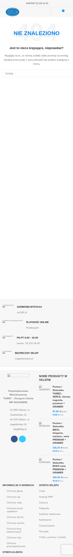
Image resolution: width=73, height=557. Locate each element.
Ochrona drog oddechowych (13, 530)
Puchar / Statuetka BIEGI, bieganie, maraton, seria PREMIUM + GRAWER (61, 433)
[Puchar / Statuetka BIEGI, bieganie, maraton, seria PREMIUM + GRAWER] (44, 437)
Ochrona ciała (14, 502)
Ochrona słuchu (15, 517)
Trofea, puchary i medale (52, 537)
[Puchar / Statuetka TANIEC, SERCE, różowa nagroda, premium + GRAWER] (44, 400)
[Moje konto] (56, 12)
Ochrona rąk (13, 496)
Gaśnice (43, 502)
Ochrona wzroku (15, 523)
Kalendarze (45, 519)
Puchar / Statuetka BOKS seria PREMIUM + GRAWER (59, 466)
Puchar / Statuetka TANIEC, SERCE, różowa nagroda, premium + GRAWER (61, 396)
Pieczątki (44, 531)
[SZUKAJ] (66, 73)
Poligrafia (44, 508)
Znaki (42, 491)
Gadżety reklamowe (49, 514)
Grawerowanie (47, 525)
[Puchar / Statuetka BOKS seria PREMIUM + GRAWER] (44, 470)
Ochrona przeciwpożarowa (16, 545)
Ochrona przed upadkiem (15, 510)
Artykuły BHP (46, 496)
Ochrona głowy (15, 491)
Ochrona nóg (14, 537)
